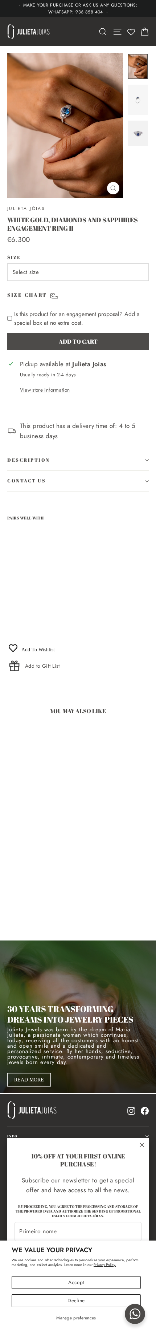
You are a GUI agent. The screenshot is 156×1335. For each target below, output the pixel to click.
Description (28, 460)
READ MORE (29, 1080)
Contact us (26, 481)
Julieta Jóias (26, 208)
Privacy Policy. (105, 1264)
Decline (76, 1300)
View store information (45, 389)
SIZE (14, 257)
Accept (76, 1282)
